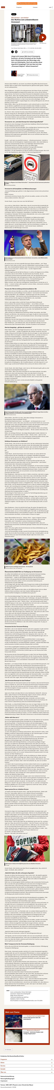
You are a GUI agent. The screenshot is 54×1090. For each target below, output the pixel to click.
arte (20, 1085)
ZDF (10, 1085)
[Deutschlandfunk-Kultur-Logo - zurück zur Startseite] (27, 3)
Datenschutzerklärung (7, 1076)
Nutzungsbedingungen (7, 1078)
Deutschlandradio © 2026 (8, 1087)
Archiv (13, 14)
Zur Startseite (8, 1049)
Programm (19, 7)
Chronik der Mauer (27, 1085)
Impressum (4, 1081)
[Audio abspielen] (42, 37)
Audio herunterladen (28, 51)
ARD (7, 1085)
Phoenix (15, 1085)
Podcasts (35, 7)
